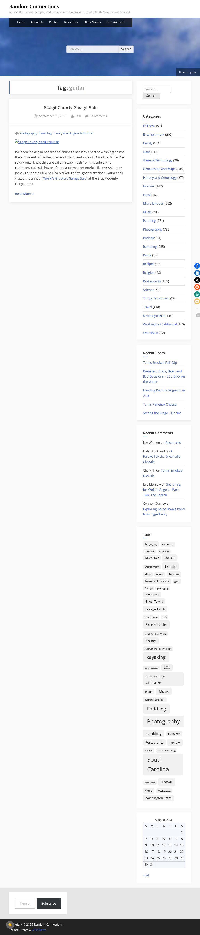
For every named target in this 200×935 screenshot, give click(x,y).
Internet (149, 186)
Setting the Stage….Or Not (162, 413)
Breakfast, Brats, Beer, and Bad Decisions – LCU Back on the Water (164, 376)
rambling (154, 733)
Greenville (156, 624)
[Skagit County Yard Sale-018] (37, 142)
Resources (71, 22)
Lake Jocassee (151, 667)
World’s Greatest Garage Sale (64, 178)
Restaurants (152, 281)
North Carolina (154, 699)
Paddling (149, 220)
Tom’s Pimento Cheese (160, 404)
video (148, 790)
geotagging (162, 588)
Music (147, 212)
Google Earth (155, 609)
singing (149, 750)
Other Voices (92, 22)
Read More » (24, 194)
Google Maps (151, 617)
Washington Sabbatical (78, 133)
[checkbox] (10, 925)
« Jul (146, 875)
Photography (28, 133)
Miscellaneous (153, 203)
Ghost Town (152, 594)
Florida (159, 574)
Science (148, 290)
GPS (164, 616)
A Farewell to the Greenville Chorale (161, 456)
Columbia (164, 551)
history (151, 640)
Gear (146, 152)
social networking (167, 750)
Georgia (149, 588)
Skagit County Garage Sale (71, 107)
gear (176, 581)
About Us (37, 22)
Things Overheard (156, 298)
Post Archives (116, 22)
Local (147, 195)
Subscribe (48, 903)
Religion (149, 272)
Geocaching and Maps (159, 169)
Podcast (149, 238)
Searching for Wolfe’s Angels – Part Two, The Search (162, 489)
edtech (169, 557)
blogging (151, 544)
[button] (197, 266)
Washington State (158, 798)
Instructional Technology (158, 648)
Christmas (150, 551)
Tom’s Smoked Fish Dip (160, 362)
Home (21, 22)
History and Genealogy (160, 178)
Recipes (148, 264)
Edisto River (152, 558)
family (170, 566)
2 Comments (98, 116)
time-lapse (150, 782)
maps (148, 691)
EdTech (148, 126)
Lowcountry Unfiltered (155, 679)
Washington (164, 790)
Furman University (157, 581)
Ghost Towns (154, 601)
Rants (147, 255)
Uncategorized (154, 316)
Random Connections (34, 6)
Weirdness (151, 333)
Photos (53, 22)
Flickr (148, 574)
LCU (167, 667)
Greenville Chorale (155, 633)
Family (147, 143)
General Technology (157, 160)
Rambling (45, 133)
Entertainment (153, 134)
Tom (78, 116)
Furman (174, 574)
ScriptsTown (39, 929)
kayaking (156, 657)
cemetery (167, 544)
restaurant (174, 733)
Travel (57, 133)
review (175, 742)
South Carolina (158, 764)
